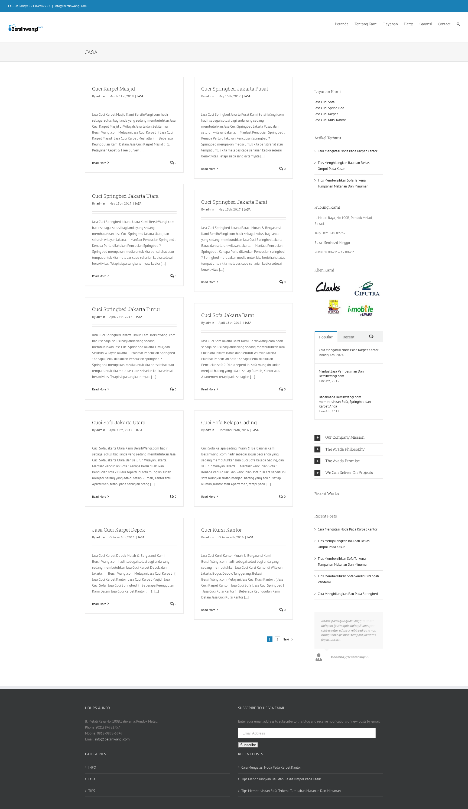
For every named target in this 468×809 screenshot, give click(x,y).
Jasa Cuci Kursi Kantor (330, 120)
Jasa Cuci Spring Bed (329, 108)
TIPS (91, 790)
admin (100, 96)
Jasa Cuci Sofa (324, 102)
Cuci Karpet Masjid (113, 88)
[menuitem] (345, 23)
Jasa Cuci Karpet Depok (118, 529)
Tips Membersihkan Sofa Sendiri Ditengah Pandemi (348, 579)
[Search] (458, 23)
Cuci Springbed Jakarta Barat (234, 202)
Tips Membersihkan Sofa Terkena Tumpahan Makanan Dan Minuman (343, 183)
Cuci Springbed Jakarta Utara (125, 196)
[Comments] (371, 336)
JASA (140, 96)
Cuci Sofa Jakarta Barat (227, 315)
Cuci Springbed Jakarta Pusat (234, 88)
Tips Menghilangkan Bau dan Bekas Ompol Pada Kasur (343, 165)
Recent (349, 336)
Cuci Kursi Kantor (221, 529)
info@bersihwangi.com (70, 6)
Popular (326, 336)
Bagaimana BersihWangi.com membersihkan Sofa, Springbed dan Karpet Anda (345, 402)
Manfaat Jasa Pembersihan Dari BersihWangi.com (341, 373)
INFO (92, 767)
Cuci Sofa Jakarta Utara (118, 422)
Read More (99, 163)
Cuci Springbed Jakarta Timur (126, 309)
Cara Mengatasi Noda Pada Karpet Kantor (347, 151)
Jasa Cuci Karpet (326, 114)
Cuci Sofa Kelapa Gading (229, 422)
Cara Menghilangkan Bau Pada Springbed (348, 593)
